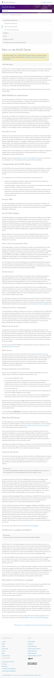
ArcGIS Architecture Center (34, 655)
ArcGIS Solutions (32, 653)
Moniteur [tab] (6, 33)
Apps (3, 653)
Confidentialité (25, 675)
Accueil (4, 641)
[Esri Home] (30, 659)
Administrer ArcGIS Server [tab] (10, 20)
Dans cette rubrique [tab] (8, 64)
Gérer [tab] (5, 36)
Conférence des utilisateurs (9, 668)
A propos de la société (8, 661)
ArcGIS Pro (30, 644)
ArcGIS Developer (32, 651)
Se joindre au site (31, 425)
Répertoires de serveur (13, 346)
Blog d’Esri (4, 666)
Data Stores (5, 648)
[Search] (42, 2)
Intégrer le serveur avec (28, 158)
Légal (39, 675)
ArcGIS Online (31, 641)
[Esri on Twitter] (29, 664)
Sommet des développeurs (9, 671)
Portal (3, 644)
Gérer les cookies (33, 675)
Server (3, 646)
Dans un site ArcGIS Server (10, 26)
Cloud (3, 651)
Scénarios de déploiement (44, 304)
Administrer (5, 14)
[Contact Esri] (36, 664)
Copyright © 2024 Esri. (7, 675)
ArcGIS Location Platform (34, 648)
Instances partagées (33, 525)
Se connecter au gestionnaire (11, 29)
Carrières (4, 664)
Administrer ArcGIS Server (15, 14)
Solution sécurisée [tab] (8, 39)
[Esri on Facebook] (31, 664)
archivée (22, 55)
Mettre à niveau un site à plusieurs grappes (36, 617)
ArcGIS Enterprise (9, 2)
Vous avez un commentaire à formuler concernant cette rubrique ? (34, 625)
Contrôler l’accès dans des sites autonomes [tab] (15, 42)
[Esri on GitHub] (33, 664)
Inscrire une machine (43, 425)
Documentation (6, 655)
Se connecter (48, 2)
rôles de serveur (41, 354)
